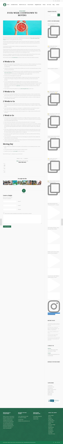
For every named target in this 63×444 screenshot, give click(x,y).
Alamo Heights (51, 415)
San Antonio (50, 429)
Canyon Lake (50, 419)
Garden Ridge (50, 422)
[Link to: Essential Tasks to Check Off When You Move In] (5, 182)
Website (19, 209)
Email (19, 205)
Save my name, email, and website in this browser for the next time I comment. (18, 213)
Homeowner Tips (51, 386)
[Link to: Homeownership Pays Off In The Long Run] (15, 182)
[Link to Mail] (59, 1)
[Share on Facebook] (4, 163)
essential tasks (15, 57)
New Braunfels (51, 427)
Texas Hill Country (51, 433)
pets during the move (25, 88)
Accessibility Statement (37, 416)
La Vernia (50, 425)
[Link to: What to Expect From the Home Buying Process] (39, 182)
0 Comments (26, 158)
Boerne (49, 416)
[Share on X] (4, 165)
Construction (50, 385)
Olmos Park (50, 428)
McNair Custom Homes (52, 389)
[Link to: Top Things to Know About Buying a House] (34, 182)
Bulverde (50, 418)
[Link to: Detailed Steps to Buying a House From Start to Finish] (24, 182)
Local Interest (50, 388)
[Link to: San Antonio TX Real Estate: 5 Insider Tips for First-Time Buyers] (10, 182)
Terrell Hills (50, 432)
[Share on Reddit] (4, 170)
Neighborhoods (51, 392)
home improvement (8, 72)
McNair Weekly (50, 390)
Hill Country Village (51, 424)
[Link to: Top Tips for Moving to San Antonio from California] (19, 182)
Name (19, 201)
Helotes (49, 423)
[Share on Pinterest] (4, 167)
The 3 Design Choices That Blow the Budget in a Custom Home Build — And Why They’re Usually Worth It (53, 328)
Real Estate (50, 394)
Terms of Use (35, 419)
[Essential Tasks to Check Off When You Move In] (62, 222)
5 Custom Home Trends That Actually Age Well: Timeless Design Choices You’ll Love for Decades (54, 324)
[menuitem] (8, 4)
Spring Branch (51, 431)
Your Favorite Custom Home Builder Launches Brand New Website (53, 335)
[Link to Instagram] (55, 1)
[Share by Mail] (4, 172)
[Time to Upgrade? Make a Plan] (1, 222)
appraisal (18, 85)
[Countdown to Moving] (22, 27)
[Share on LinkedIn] (4, 168)
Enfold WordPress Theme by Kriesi (29, 442)
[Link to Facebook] (53, 1)
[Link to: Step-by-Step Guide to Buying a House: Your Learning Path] (29, 182)
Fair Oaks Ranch (51, 420)
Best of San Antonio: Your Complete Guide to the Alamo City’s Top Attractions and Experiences (54, 338)
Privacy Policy (35, 417)
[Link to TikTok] (57, 1)
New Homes (50, 393)
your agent (15, 151)
